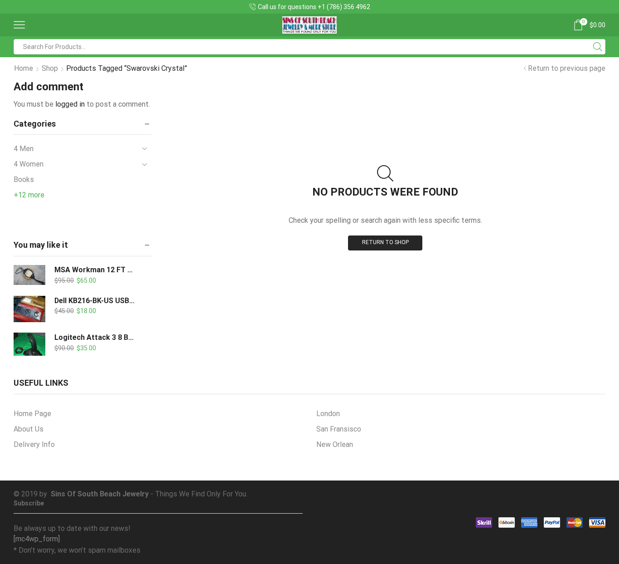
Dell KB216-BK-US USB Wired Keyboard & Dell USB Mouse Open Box (94, 300)
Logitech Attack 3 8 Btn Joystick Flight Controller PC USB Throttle (94, 337)
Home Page (32, 413)
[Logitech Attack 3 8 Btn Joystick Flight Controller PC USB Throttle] (29, 348)
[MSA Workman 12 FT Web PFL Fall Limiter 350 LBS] (29, 274)
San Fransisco (338, 429)
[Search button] (597, 46)
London (328, 413)
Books (24, 179)
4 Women (29, 164)
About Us (29, 429)
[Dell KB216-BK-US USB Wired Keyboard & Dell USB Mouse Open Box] (29, 309)
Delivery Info (34, 444)
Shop (50, 68)
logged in (70, 104)
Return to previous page (566, 68)
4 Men (24, 148)
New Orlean (334, 444)
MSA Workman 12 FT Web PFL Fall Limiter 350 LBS (94, 269)
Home (23, 68)
